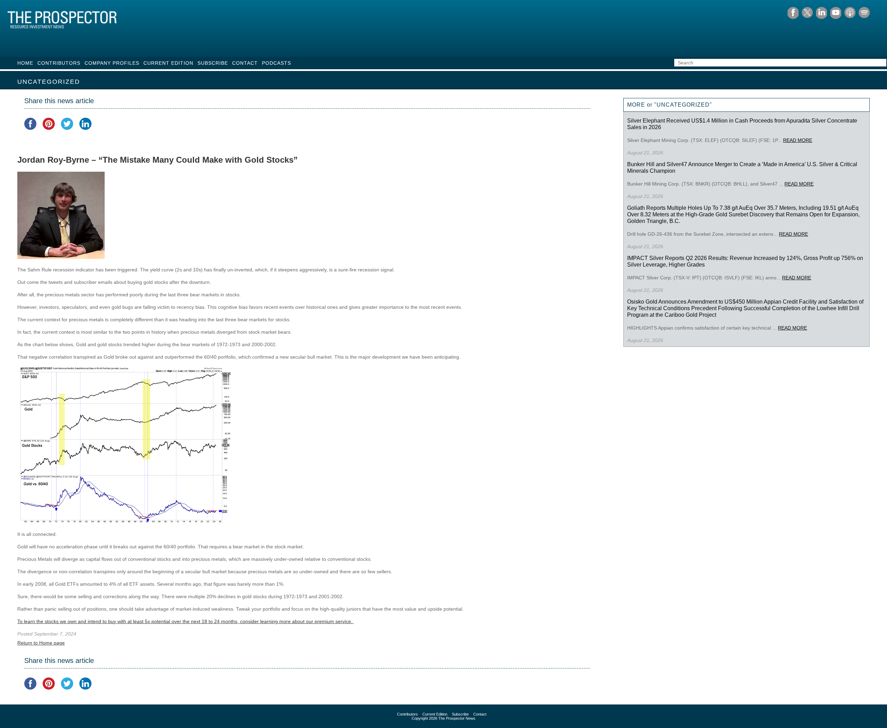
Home (25, 63)
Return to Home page (41, 643)
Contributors (58, 63)
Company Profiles (112, 63)
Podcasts (276, 63)
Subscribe (212, 63)
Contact (245, 63)
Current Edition (168, 63)
